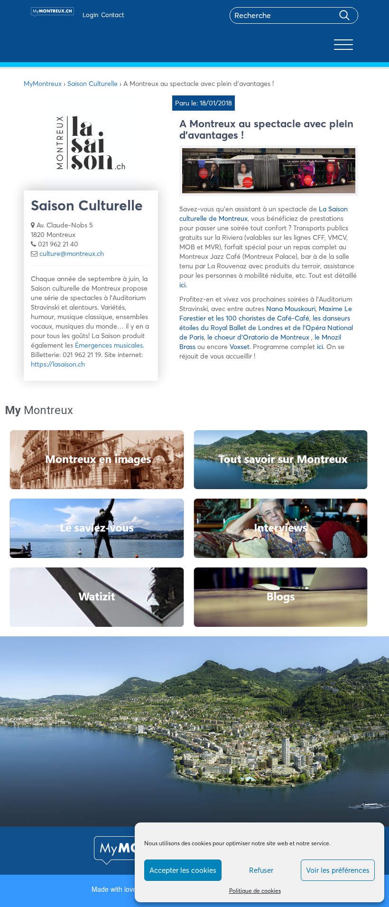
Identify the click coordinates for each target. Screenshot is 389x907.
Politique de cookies (255, 890)
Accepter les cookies (182, 870)
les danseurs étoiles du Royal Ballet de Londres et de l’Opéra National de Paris (266, 327)
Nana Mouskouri (290, 308)
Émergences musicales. (109, 345)
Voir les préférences (338, 870)
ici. (183, 285)
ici (320, 346)
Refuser (261, 870)
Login (90, 15)
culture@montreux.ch (71, 253)
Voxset (240, 346)
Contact (112, 15)
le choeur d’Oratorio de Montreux (259, 337)
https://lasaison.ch (58, 364)
